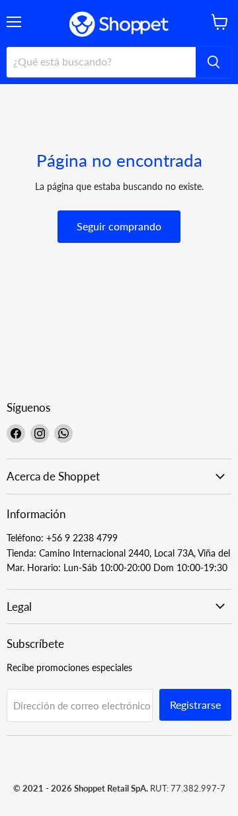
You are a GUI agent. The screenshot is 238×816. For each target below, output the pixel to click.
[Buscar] (213, 62)
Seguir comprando (119, 226)
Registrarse (195, 704)
